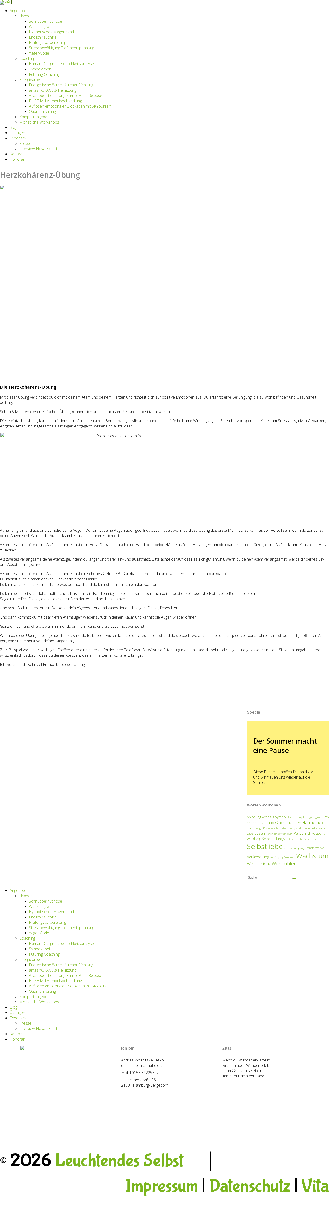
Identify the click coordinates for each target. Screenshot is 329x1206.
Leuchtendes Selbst (119, 1161)
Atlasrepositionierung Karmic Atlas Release (65, 95)
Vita (315, 1186)
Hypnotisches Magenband (51, 31)
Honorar (17, 159)
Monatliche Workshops (39, 122)
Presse (25, 143)
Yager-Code (39, 53)
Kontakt (16, 154)
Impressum (161, 1186)
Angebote (18, 10)
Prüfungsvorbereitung (47, 42)
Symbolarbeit (40, 69)
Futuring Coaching (44, 74)
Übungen (17, 132)
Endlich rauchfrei (43, 37)
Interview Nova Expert (38, 148)
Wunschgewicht (42, 26)
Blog (13, 127)
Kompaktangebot (34, 116)
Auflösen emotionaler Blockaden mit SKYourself (70, 106)
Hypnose (27, 16)
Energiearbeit (30, 79)
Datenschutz (250, 1186)
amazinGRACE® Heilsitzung (52, 90)
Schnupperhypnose (45, 21)
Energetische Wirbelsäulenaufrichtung (61, 85)
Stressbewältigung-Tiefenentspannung (61, 47)
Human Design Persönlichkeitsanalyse (61, 63)
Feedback (18, 138)
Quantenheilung (42, 111)
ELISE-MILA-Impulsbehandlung (55, 100)
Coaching (27, 58)
